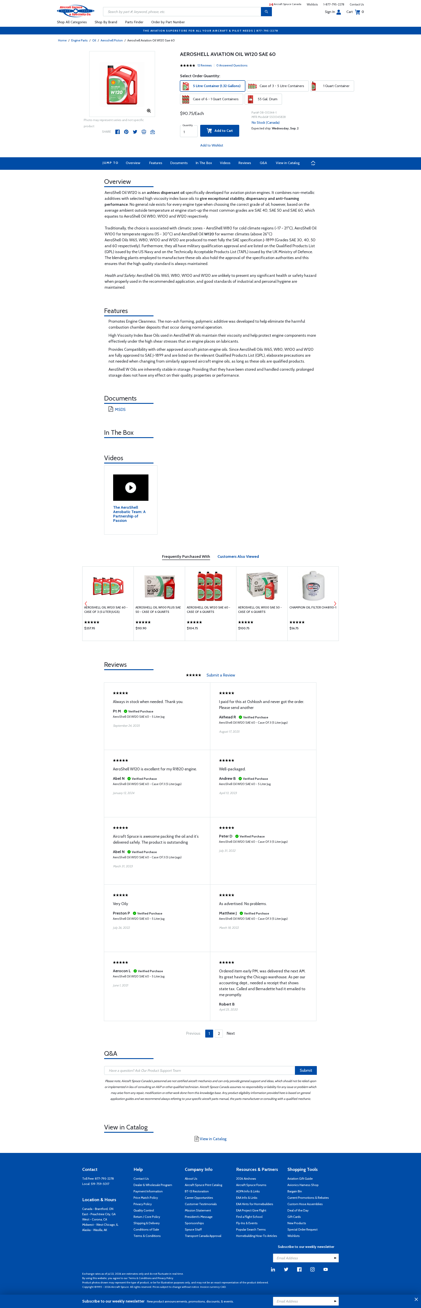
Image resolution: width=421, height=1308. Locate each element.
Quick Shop (108, 629)
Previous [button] (86, 603)
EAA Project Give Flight (251, 1210)
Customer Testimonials (201, 1204)
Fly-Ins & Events (247, 1223)
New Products (296, 1223)
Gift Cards (294, 1217)
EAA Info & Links (246, 1198)
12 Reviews (205, 65)
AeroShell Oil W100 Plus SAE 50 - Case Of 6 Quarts (158, 609)
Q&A (263, 163)
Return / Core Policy (147, 1217)
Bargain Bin (294, 1191)
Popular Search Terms (251, 1229)
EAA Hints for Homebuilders (254, 1204)
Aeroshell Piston (112, 40)
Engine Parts (79, 40)
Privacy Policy (143, 1204)
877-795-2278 (104, 1179)
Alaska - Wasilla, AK (94, 1230)
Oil (94, 40)
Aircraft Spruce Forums (251, 1185)
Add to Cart (222, 131)
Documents (179, 163)
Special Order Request (302, 1229)
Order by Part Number (168, 22)
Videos (225, 163)
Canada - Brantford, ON (97, 1209)
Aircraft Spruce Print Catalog (203, 1185)
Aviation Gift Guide (300, 1179)
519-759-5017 (100, 1184)
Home (62, 40)
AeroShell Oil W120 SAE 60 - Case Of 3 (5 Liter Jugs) (106, 609)
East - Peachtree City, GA (99, 1214)
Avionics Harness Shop (303, 1185)
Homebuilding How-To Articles (256, 1236)
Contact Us (357, 4)
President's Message (198, 1217)
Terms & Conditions (147, 1236)
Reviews (244, 163)
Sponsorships (194, 1223)
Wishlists (312, 4)
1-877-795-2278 (333, 4)
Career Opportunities (199, 1198)
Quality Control (144, 1210)
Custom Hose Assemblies (305, 1204)
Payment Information (148, 1191)
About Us (191, 1179)
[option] (122, 84)
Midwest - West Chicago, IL (100, 1225)
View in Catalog (288, 163)
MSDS (120, 409)
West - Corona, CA (94, 1219)
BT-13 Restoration (197, 1191)
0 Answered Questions (232, 65)
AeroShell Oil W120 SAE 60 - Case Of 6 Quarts (208, 609)
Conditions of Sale (146, 1229)
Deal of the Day (298, 1210)
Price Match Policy (146, 1198)
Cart (355, 12)
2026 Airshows (246, 1179)
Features (155, 163)
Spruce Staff (193, 1229)
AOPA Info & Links (248, 1191)
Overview (133, 163)
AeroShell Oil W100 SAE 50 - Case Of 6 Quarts (260, 609)
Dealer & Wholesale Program (153, 1185)
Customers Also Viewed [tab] (238, 556)
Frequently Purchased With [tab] (186, 556)
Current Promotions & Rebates (308, 1198)
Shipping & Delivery (147, 1223)
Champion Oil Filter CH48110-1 (312, 607)
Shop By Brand (106, 22)
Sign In (330, 12)
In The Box (204, 163)
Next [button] (335, 603)
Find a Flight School (249, 1217)
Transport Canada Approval (203, 1236)
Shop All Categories (72, 22)
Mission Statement (198, 1210)
